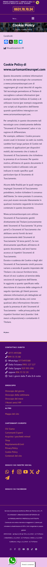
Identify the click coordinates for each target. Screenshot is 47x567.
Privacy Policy (11, 448)
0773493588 (24, 360)
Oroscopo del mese (14, 398)
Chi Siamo (10, 428)
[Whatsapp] (7, 472)
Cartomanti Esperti (14, 432)
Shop (7, 440)
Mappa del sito (12, 413)
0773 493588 (15, 353)
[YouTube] (25, 472)
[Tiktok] (38, 472)
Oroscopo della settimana (17, 394)
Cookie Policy (11, 452)
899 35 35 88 (14, 356)
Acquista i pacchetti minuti (17, 436)
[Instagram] (19, 472)
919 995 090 (28, 368)
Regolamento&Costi (14, 444)
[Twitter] (32, 472)
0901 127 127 (28, 364)
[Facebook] (13, 472)
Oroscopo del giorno (14, 391)
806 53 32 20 (22, 372)
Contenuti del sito (13, 455)
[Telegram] (7, 478)
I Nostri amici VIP (13, 402)
